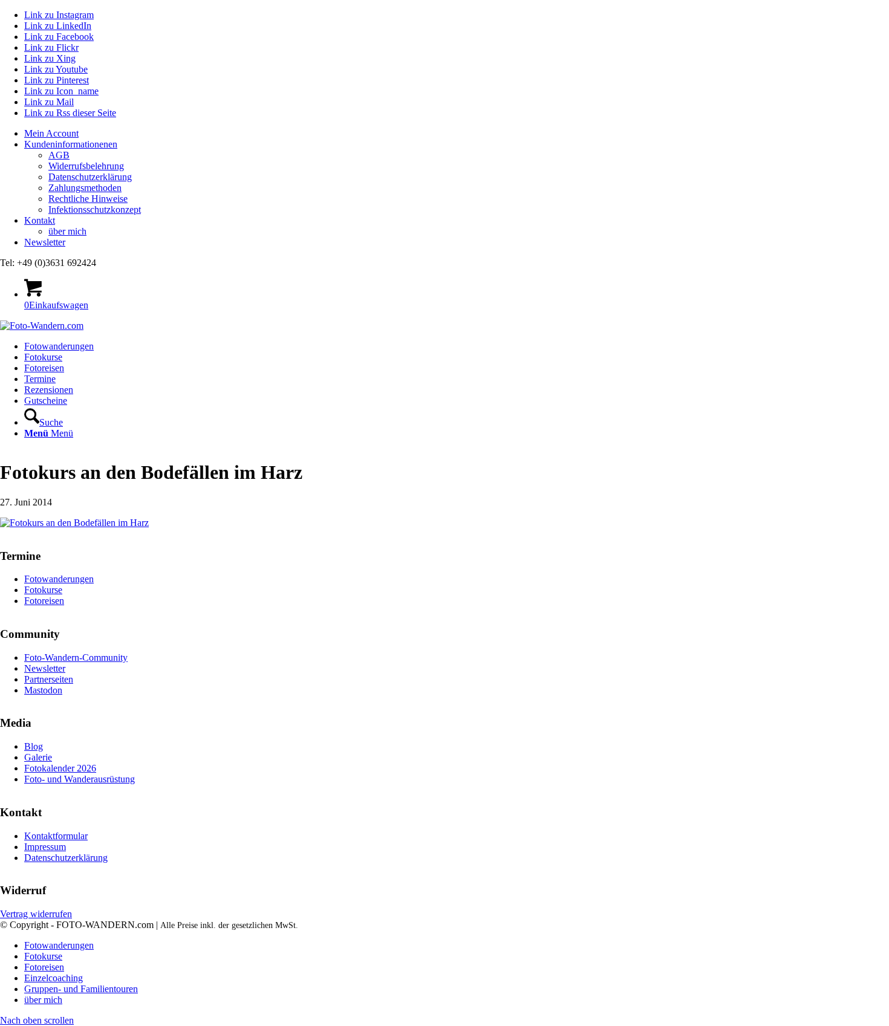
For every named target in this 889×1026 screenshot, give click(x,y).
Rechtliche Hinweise (88, 198)
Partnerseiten (48, 679)
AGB (59, 155)
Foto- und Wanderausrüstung (79, 779)
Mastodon (43, 690)
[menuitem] (456, 133)
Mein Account (51, 133)
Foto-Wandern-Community (76, 657)
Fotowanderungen (59, 579)
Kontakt (39, 220)
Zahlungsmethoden (85, 188)
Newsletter (44, 242)
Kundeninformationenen (70, 144)
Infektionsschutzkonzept (94, 209)
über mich (67, 231)
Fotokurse (43, 590)
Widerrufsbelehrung (86, 166)
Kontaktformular (56, 836)
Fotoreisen (44, 601)
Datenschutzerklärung (90, 177)
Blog (33, 746)
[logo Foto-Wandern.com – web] (41, 325)
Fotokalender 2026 (60, 768)
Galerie (38, 757)
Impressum (45, 847)
